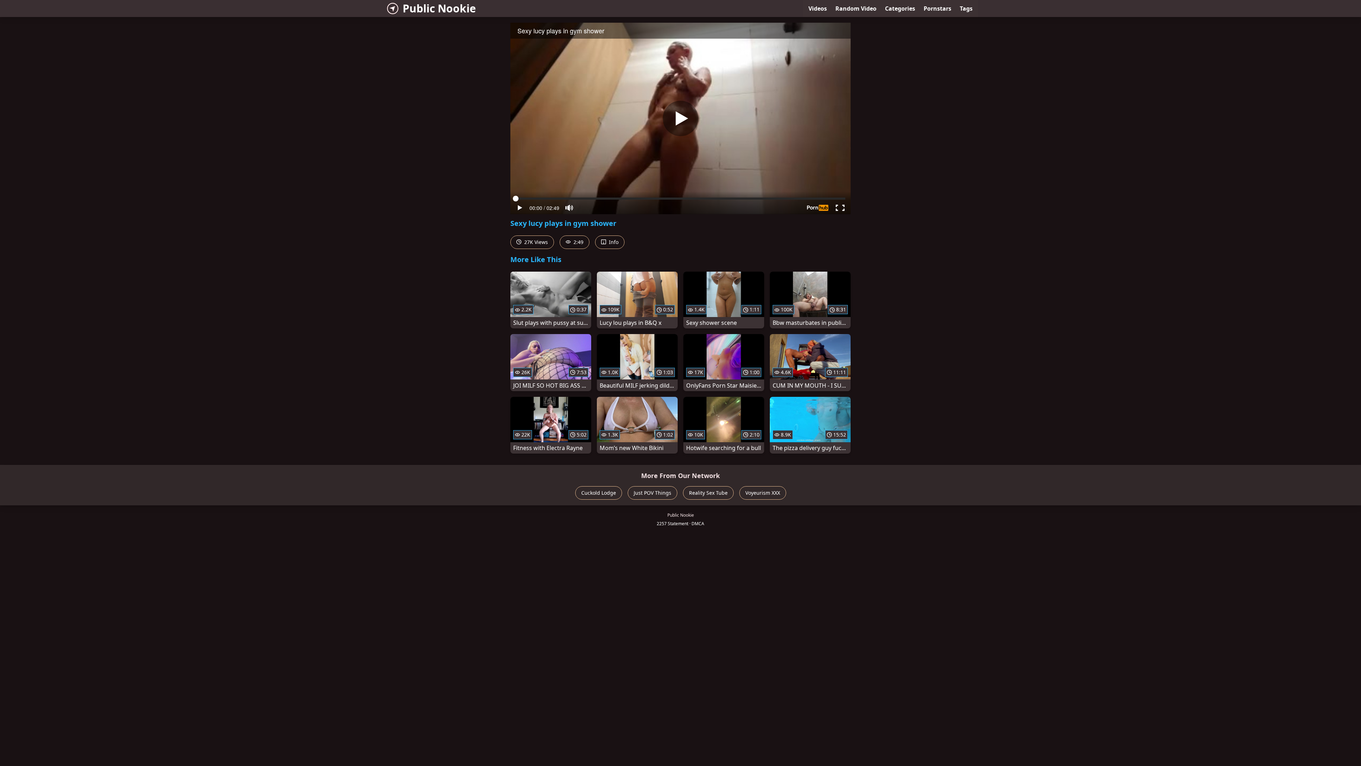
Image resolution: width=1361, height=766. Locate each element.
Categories (900, 8)
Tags (966, 8)
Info (612, 242)
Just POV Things (652, 492)
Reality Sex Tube (708, 492)
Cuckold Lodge (598, 492)
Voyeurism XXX (762, 492)
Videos (817, 8)
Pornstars (937, 8)
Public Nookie (439, 8)
